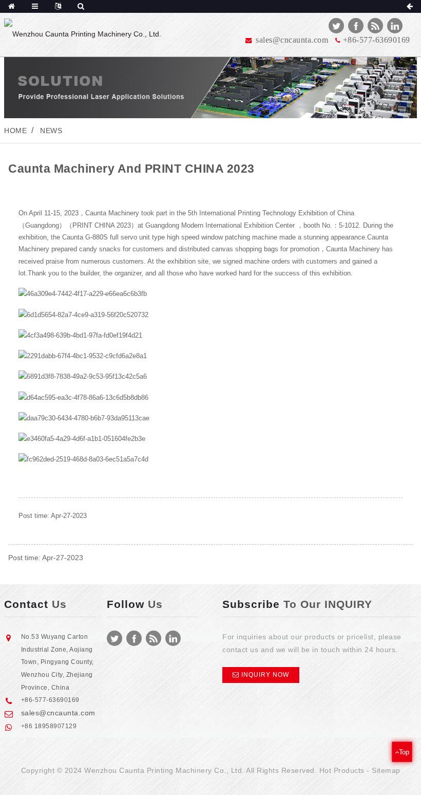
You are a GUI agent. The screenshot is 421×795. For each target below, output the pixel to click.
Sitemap (386, 770)
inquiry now (265, 674)
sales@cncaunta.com (58, 713)
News (51, 130)
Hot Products (342, 770)
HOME (15, 130)
